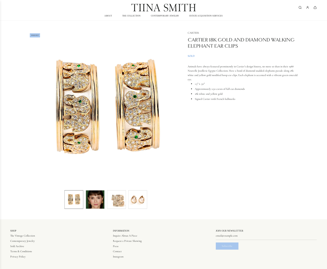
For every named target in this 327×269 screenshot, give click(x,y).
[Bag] (315, 7)
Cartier (193, 33)
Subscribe (227, 246)
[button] (30, 109)
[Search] (300, 7)
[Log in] (307, 7)
